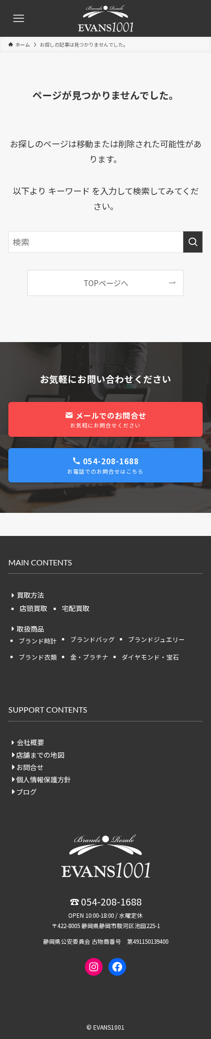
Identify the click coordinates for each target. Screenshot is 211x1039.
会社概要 (30, 742)
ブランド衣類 (38, 657)
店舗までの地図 (40, 755)
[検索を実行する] (193, 242)
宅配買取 (75, 608)
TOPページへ (105, 282)
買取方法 (30, 595)
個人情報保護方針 (43, 779)
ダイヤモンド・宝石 (150, 657)
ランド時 (38, 640)
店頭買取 (33, 608)
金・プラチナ (89, 657)
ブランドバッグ (92, 639)
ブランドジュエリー (156, 639)
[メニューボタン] (18, 18)
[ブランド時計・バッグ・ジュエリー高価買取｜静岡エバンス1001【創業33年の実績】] (105, 18)
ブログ (26, 792)
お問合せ (30, 767)
